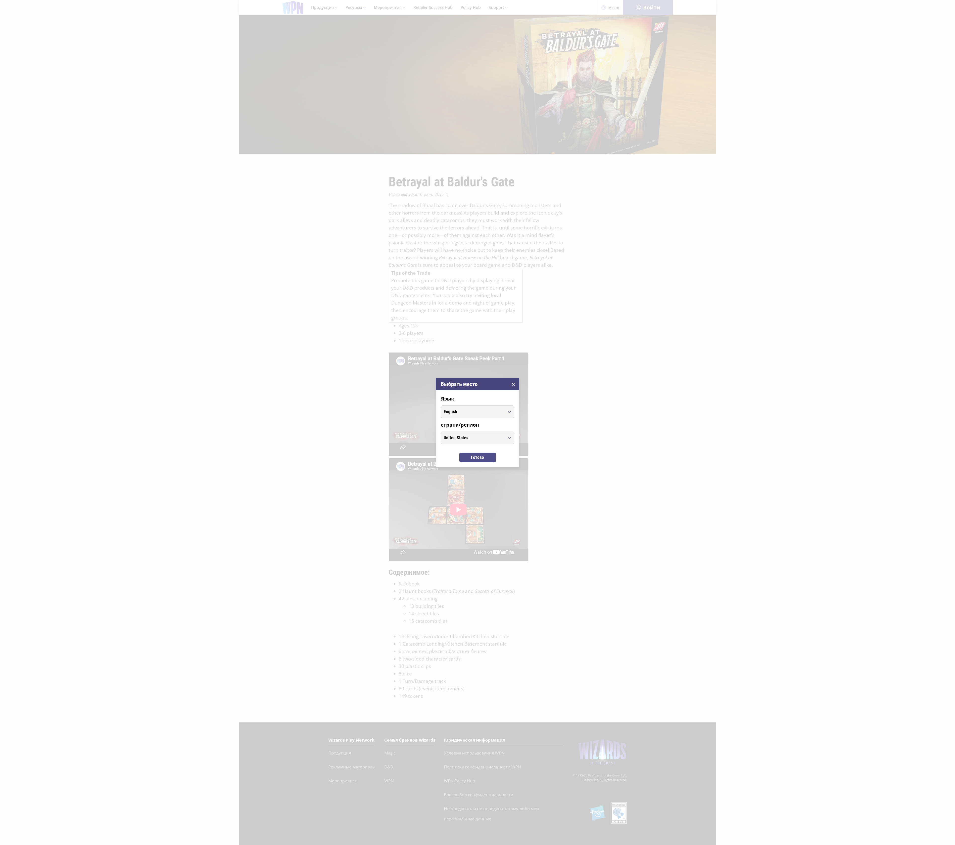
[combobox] (473, 412)
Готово (477, 457)
